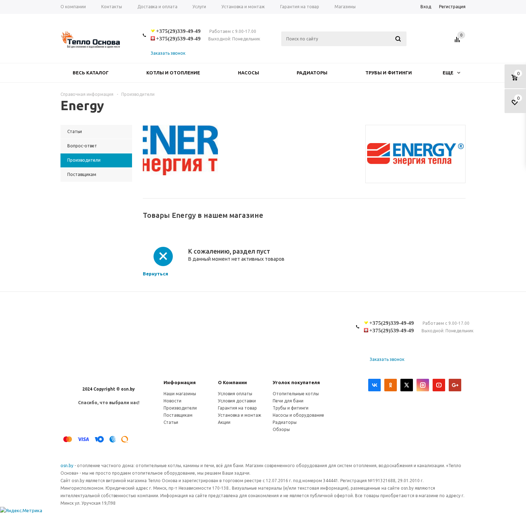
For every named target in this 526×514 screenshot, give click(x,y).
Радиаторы (312, 72)
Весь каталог (91, 72)
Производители (180, 408)
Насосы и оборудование (298, 415)
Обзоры (281, 429)
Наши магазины (180, 393)
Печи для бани (288, 400)
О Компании (232, 382)
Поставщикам (178, 415)
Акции (224, 422)
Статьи (171, 422)
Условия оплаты (235, 393)
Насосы (248, 72)
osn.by (67, 465)
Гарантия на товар (237, 408)
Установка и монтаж (239, 415)
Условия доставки (237, 400)
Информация (180, 382)
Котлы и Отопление (173, 72)
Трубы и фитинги (388, 72)
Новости (172, 400)
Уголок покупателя (296, 382)
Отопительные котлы (296, 393)
